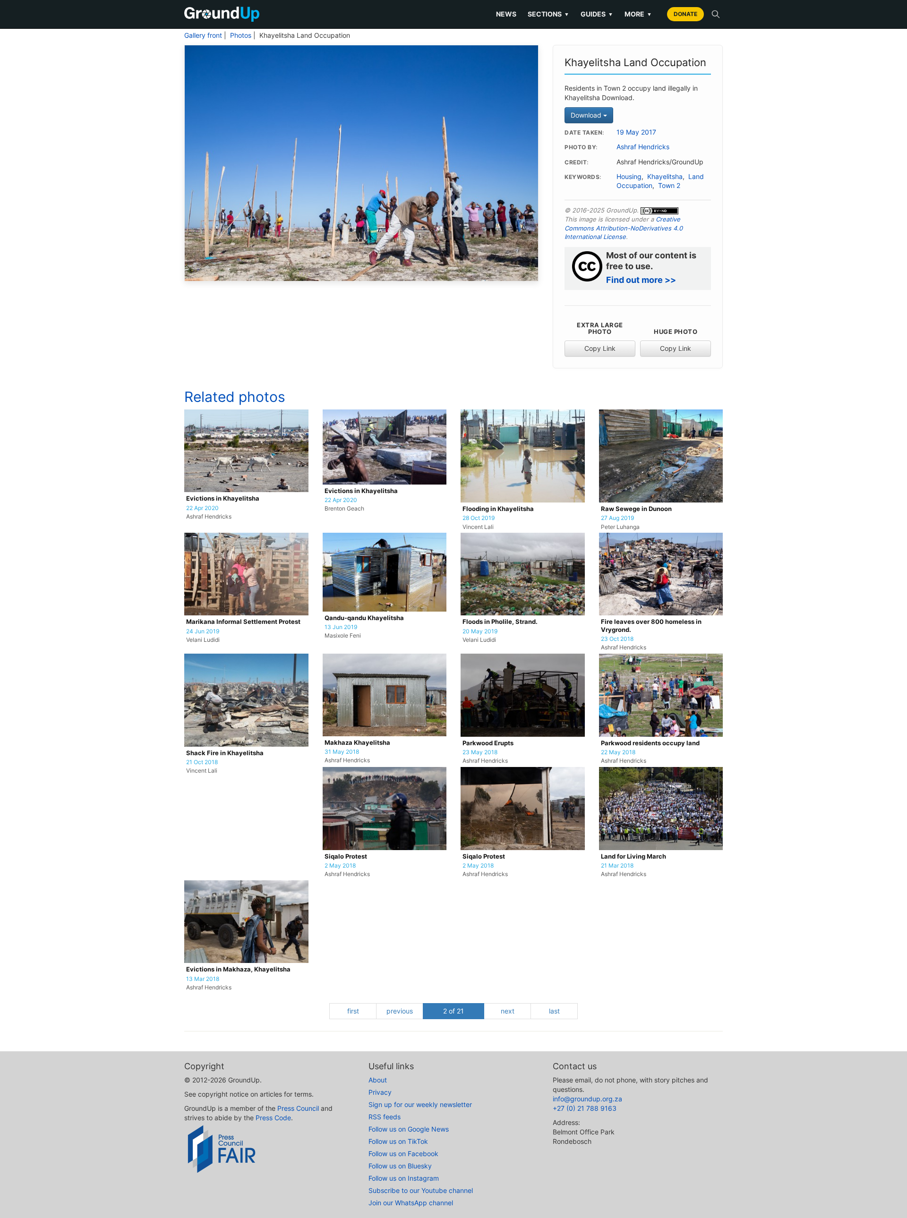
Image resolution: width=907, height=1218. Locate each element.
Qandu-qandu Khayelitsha (364, 618)
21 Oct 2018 (202, 762)
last (554, 1011)
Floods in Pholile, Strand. (500, 621)
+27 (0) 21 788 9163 (584, 1108)
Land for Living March (633, 856)
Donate (685, 13)
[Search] (716, 14)
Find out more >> (641, 280)
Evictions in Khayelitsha (222, 498)
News (506, 14)
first (353, 1011)
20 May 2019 (479, 631)
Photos (240, 35)
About (377, 1080)
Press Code (273, 1118)
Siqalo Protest (346, 856)
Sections (548, 14)
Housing (629, 176)
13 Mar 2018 (202, 979)
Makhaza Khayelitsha (357, 742)
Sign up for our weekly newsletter (420, 1104)
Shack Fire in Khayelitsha (225, 753)
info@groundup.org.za (587, 1099)
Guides (597, 14)
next (507, 1011)
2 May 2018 (340, 865)
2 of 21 (453, 1011)
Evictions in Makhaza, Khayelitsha (238, 969)
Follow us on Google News (408, 1129)
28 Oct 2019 (478, 518)
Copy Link (600, 348)
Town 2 (669, 185)
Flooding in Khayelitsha (498, 508)
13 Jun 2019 (341, 627)
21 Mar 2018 (617, 865)
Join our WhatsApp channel (410, 1203)
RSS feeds (384, 1117)
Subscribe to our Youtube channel (420, 1190)
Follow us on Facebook (403, 1154)
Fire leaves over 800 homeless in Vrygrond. (651, 625)
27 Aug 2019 (617, 518)
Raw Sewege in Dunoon (636, 508)
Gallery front (203, 35)
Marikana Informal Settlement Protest (243, 621)
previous (399, 1011)
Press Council (298, 1108)
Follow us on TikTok (398, 1141)
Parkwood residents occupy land (650, 743)
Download (587, 115)
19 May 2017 (636, 132)
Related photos (234, 396)
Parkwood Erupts (487, 743)
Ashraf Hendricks (642, 147)
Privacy (380, 1092)
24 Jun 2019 (202, 631)
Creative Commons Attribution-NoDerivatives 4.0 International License (624, 227)
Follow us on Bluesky (400, 1166)
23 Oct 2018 (617, 639)
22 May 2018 (618, 752)
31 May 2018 (342, 752)
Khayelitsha (665, 176)
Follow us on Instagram (403, 1178)
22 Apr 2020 (202, 508)
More (638, 14)
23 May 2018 (479, 752)
